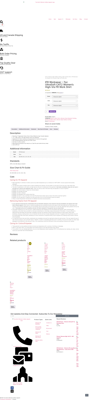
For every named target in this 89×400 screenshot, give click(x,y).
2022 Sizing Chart (14, 170)
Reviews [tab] (56, 129)
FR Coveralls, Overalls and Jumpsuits (38, 328)
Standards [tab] (33, 129)
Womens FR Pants (38, 332)
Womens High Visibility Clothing (55, 76)
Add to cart (52, 111)
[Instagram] (12, 391)
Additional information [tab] (24, 129)
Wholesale (68, 19)
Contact (86, 19)
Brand (48, 96)
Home (50, 19)
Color (49, 100)
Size (49, 105)
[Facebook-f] (12, 387)
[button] (61, 92)
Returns (48, 334)
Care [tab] (51, 129)
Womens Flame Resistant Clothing (68, 118)
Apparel (60, 19)
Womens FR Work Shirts (50, 119)
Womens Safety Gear (39, 340)
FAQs (47, 325)
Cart (47, 331)
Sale (55, 19)
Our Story (75, 19)
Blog (81, 19)
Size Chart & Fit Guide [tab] (43, 129)
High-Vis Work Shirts (66, 76)
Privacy (14, 399)
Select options (30, 277)
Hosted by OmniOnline (6, 399)
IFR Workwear (51, 121)
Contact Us (49, 322)
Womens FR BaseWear (38, 323)
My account (49, 328)
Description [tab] (14, 129)
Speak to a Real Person (5, 73)
